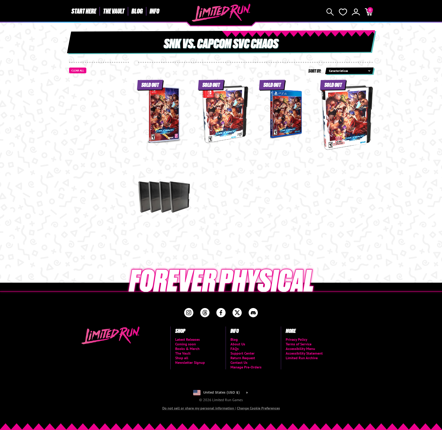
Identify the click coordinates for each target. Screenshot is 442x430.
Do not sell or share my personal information (198, 408)
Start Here (83, 11)
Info (154, 11)
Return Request (242, 358)
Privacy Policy (296, 339)
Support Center (242, 353)
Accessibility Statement (304, 353)
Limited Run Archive (302, 358)
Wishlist (343, 12)
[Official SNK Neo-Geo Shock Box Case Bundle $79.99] (164, 197)
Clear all (77, 70)
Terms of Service (298, 344)
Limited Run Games (221, 13)
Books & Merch (187, 348)
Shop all (181, 358)
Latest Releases (187, 339)
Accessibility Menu (300, 348)
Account (356, 12)
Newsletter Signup (190, 362)
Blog (137, 11)
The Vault (114, 11)
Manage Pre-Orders (246, 367)
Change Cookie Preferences (258, 408)
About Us (237, 344)
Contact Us (238, 362)
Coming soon (185, 344)
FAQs (234, 348)
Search (330, 12)
